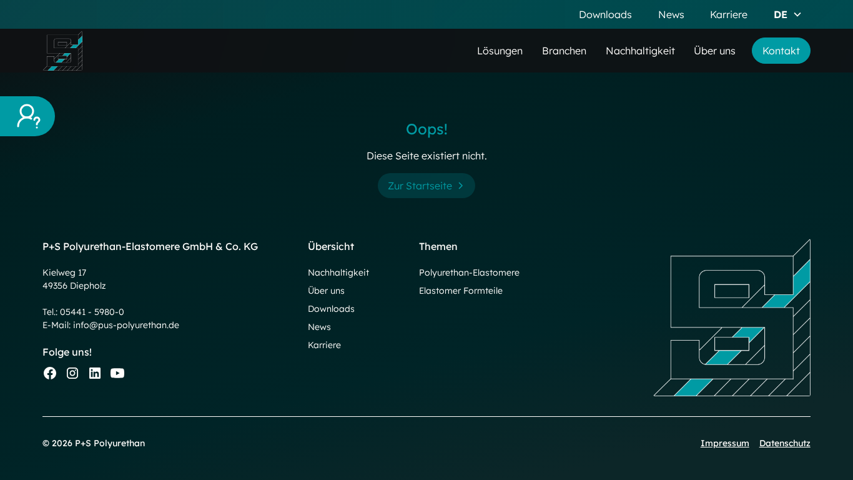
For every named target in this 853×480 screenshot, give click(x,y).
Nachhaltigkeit (640, 50)
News (671, 14)
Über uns (715, 50)
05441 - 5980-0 (92, 312)
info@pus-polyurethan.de (126, 325)
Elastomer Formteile (461, 290)
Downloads (605, 14)
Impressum (725, 443)
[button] (788, 14)
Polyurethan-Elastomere (469, 272)
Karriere (728, 14)
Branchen (564, 50)
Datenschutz (785, 443)
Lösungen (500, 50)
